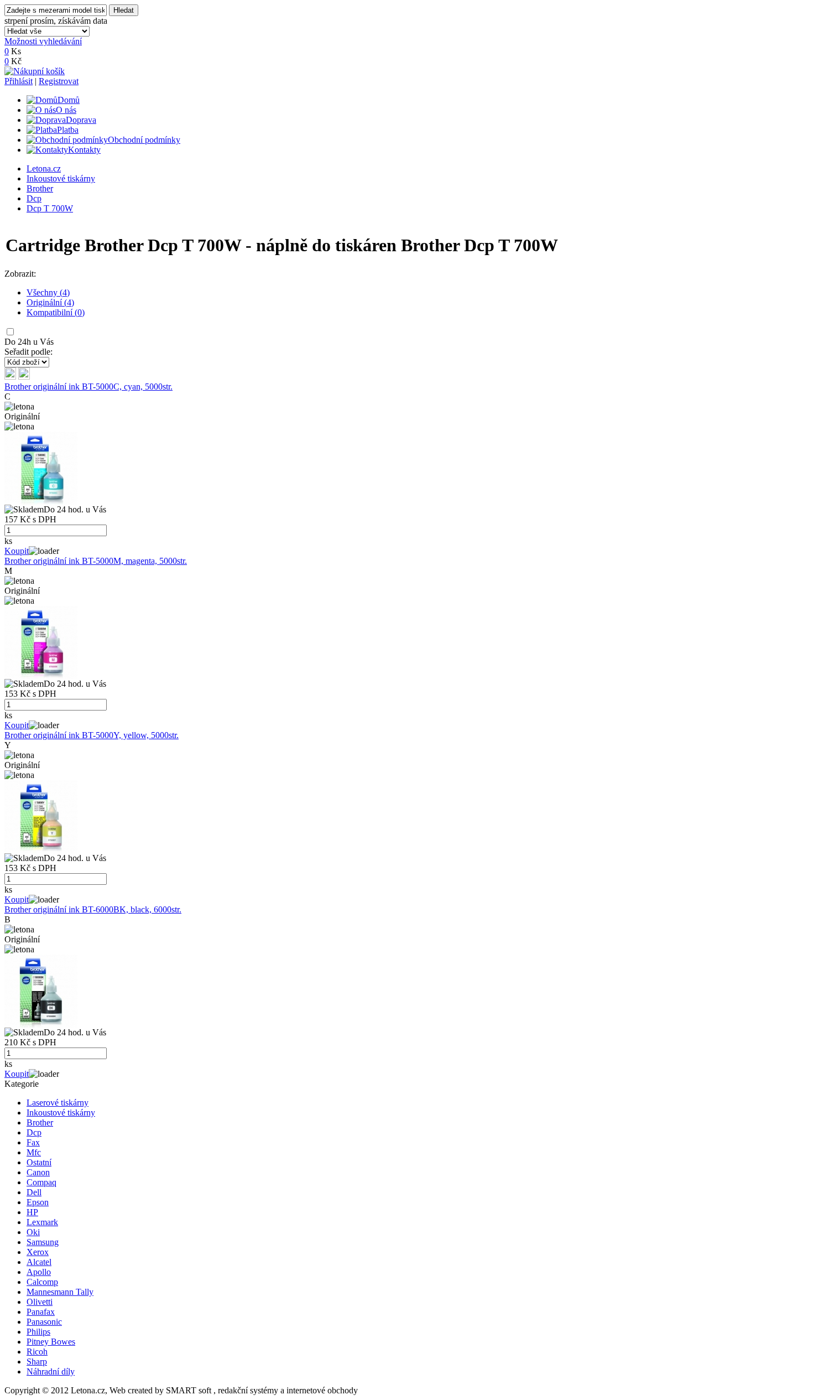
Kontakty (84, 149)
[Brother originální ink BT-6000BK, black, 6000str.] (40, 1024)
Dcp (34, 198)
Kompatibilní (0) (56, 312)
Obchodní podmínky (144, 139)
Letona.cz (44, 168)
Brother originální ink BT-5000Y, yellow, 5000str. (91, 735)
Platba (68, 129)
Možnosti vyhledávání (43, 41)
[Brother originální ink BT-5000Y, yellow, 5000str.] (40, 850)
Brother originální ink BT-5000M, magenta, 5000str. (95, 561)
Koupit (16, 551)
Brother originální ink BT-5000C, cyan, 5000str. (88, 386)
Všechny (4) (48, 292)
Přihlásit (18, 81)
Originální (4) (50, 302)
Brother (40, 188)
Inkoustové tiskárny (61, 178)
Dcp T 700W (50, 208)
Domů (69, 100)
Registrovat (59, 81)
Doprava (81, 120)
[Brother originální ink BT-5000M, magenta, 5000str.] (40, 676)
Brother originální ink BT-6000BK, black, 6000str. (92, 909)
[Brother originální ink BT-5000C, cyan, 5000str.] (40, 501)
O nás (66, 110)
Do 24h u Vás (29, 341)
